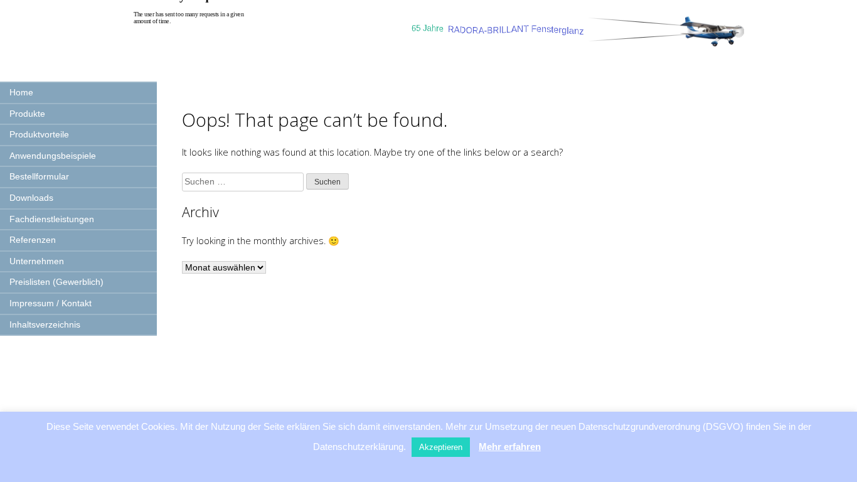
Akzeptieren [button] (440, 447)
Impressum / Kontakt (50, 303)
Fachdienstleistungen (51, 219)
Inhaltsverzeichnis (44, 324)
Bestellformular (39, 176)
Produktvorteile (39, 134)
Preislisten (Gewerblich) (56, 282)
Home (21, 92)
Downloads (31, 198)
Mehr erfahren (510, 446)
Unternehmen (36, 261)
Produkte (27, 114)
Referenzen (32, 240)
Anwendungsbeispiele (52, 156)
